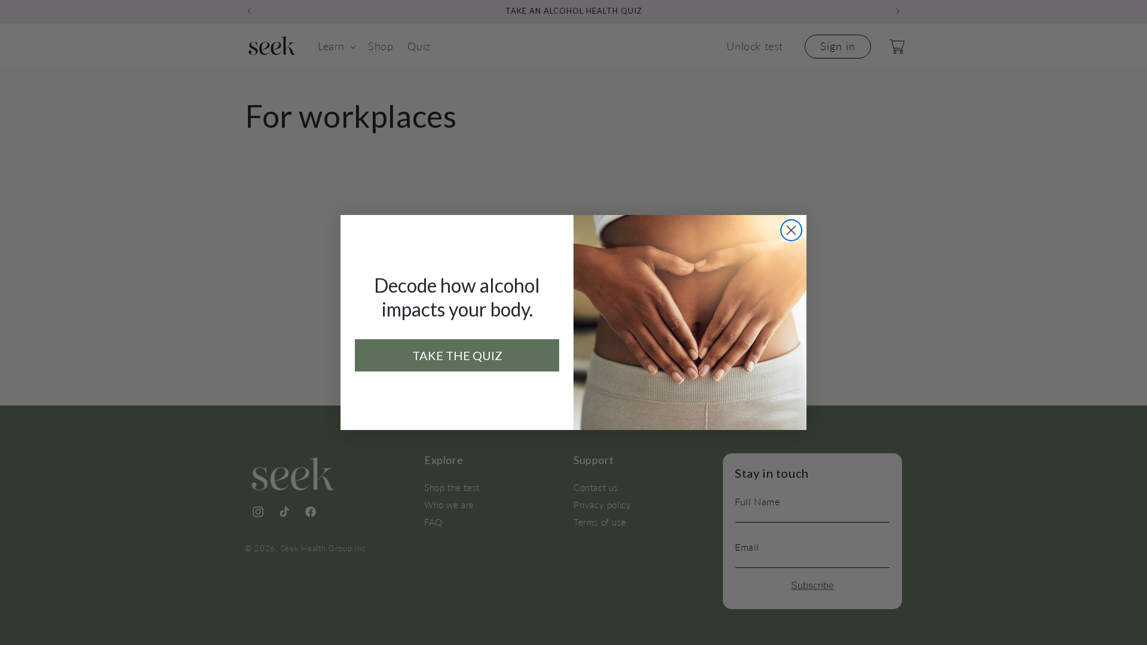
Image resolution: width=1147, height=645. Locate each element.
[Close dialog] (791, 230)
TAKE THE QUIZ (457, 355)
